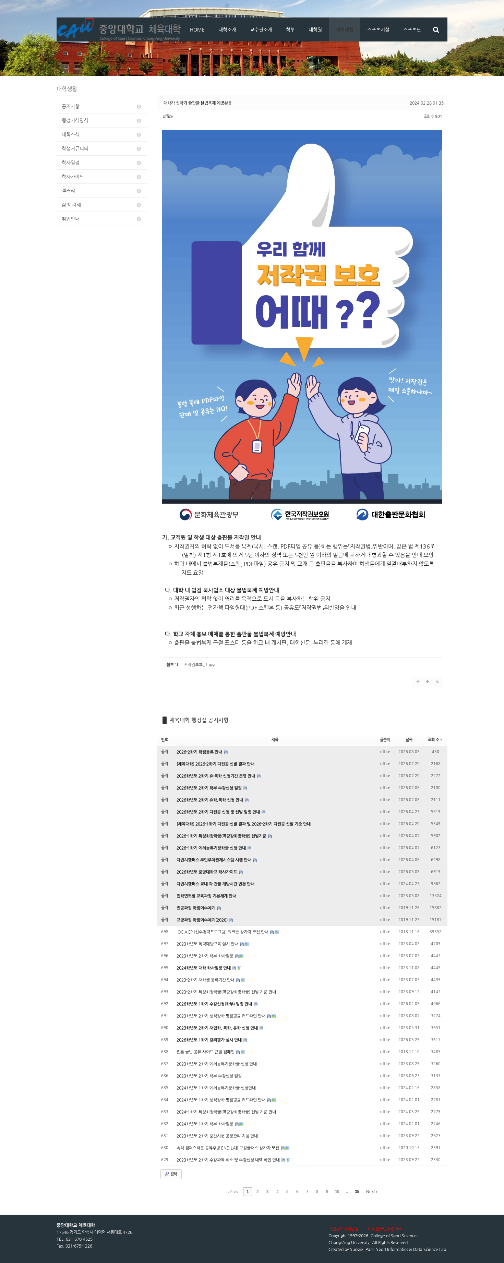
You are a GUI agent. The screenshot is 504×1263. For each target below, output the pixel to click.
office (168, 116)
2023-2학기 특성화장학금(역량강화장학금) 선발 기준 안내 (226, 991)
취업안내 (71, 218)
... (347, 1191)
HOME (197, 29)
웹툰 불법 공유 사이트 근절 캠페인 (206, 1051)
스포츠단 (412, 29)
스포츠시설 (378, 29)
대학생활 (344, 29)
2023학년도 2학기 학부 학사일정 (205, 955)
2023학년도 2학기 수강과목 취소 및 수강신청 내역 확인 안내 (229, 1159)
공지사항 (71, 106)
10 (337, 1191)
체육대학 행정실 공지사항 (199, 720)
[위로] (418, 682)
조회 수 (433, 739)
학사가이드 (73, 176)
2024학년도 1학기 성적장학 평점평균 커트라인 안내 (221, 1099)
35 (357, 1191)
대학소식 (71, 134)
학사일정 (71, 162)
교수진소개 (261, 29)
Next (371, 1191)
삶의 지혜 (71, 204)
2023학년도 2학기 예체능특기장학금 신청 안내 (217, 1063)
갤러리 (68, 190)
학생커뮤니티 (75, 148)
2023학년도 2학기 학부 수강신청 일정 (209, 1075)
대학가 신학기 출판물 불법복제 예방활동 (198, 102)
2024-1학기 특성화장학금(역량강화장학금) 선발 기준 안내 (226, 1111)
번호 (164, 739)
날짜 (409, 739)
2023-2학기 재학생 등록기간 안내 (206, 979)
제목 (275, 739)
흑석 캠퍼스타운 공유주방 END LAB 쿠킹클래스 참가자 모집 (228, 1147)
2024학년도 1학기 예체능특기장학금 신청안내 (216, 1087)
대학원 (315, 29)
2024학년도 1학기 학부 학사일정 (205, 1123)
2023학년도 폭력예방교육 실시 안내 (208, 943)
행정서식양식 (75, 120)
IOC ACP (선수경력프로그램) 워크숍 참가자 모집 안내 (223, 931)
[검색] (436, 29)
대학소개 (227, 29)
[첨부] (437, 682)
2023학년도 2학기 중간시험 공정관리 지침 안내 (217, 1135)
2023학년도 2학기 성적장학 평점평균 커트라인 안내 (221, 1015)
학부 (290, 29)
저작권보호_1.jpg (199, 664)
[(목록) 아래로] (427, 682)
